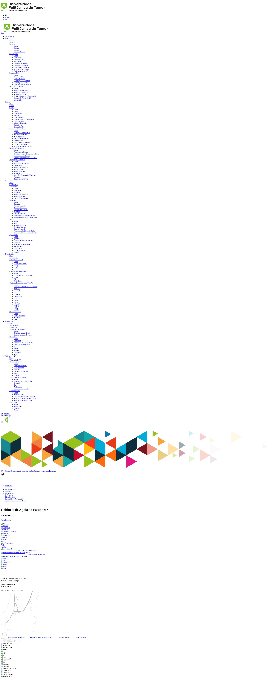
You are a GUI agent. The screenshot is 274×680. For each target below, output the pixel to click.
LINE (16, 302)
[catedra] (4, 566)
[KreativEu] (5, 562)
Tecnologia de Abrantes (22, 81)
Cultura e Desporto (15, 362)
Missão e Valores (19, 52)
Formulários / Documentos (14, 499)
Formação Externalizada (17, 129)
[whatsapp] (23, 641)
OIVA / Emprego (19, 250)
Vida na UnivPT (10, 356)
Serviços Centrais (19, 206)
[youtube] (11, 641)
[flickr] (19, 641)
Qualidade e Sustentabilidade (23, 240)
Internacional (9, 321)
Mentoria (17, 242)
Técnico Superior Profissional (24, 119)
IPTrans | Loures (19, 136)
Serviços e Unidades (16, 86)
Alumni (16, 252)
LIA (15, 269)
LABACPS (18, 296)
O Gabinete (9, 495)
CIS (15, 292)
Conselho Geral (19, 59)
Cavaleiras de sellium (21, 371)
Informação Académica (17, 160)
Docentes (12, 200)
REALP (12, 346)
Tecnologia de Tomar (21, 83)
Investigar (17, 212)
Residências (18, 387)
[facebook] (2, 641)
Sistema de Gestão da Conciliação (25, 217)
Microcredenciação (20, 123)
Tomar (16, 410)
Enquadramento (10, 489)
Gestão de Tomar (19, 79)
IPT (2, 33)
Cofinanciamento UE (21, 71)
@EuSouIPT (13, 235)
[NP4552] (4, 558)
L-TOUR (17, 304)
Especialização (19, 127)
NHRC (16, 306)
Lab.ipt (16, 266)
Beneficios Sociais (20, 227)
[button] (1, 678)
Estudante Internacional (17, 329)
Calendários (18, 165)
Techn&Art (17, 281)
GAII (15, 267)
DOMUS (17, 294)
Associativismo (14, 391)
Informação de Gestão (21, 69)
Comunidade (9, 181)
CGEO (16, 277)
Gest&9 (16, 310)
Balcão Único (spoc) (21, 198)
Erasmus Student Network (22, 335)
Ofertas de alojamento (21, 389)
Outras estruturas (15, 312)
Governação (13, 54)
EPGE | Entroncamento (22, 142)
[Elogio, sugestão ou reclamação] (7, 549)
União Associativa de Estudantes (25, 396)
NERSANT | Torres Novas (23, 146)
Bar (15, 385)
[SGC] (3, 560)
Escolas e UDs (14, 73)
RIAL (16, 354)
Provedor (17, 192)
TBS (15, 319)
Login (7, 17)
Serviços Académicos (21, 92)
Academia (17, 317)
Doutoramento (18, 117)
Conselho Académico (21, 65)
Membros (8, 486)
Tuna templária (19, 368)
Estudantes (13, 187)
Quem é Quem (81, 637)
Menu (11, 40)
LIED (16, 300)
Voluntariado (18, 246)
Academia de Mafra (20, 135)
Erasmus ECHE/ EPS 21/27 (23, 343)
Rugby (16, 373)
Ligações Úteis (10, 497)
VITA (16, 308)
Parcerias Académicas (16, 148)
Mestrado (17, 115)
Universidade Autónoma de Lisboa (25, 158)
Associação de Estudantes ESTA (25, 398)
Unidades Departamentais (22, 84)
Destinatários (9, 493)
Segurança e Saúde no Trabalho (24, 215)
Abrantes (17, 408)
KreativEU (13, 327)
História (12, 44)
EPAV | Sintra (18, 140)
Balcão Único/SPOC (21, 179)
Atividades (8, 491)
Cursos (11, 108)
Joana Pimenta (6, 520)
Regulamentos (18, 169)
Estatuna (16, 369)
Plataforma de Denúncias (16, 637)
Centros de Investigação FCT (19, 271)
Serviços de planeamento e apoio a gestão (19, 471)
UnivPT (8, 38)
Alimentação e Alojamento (18, 377)
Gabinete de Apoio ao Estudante (45, 471)
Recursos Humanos (20, 94)
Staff (11, 219)
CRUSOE (17, 352)
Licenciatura (18, 113)
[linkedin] (15, 641)
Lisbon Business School (22, 156)
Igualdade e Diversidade (22, 244)
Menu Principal (6, 415)
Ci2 (15, 279)
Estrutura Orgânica (63, 637)
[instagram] (7, 641)
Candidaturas (9, 36)
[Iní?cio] (23, 12)
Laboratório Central (16, 260)
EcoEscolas (18, 248)
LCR (15, 298)
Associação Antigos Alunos (23, 400)
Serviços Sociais (19, 171)
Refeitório (17, 383)
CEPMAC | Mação (20, 144)
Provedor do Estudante (21, 67)
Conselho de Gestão (20, 63)
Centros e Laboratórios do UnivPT (21, 283)
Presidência (17, 61)
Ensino (7, 102)
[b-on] (3, 568)
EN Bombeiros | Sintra (21, 138)
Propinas (17, 177)
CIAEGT (17, 291)
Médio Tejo (13, 402)
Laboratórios (18, 100)
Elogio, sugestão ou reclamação (40, 637)
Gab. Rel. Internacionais (22, 344)
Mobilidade (13, 337)
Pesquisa (7, 414)
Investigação (9, 254)
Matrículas (17, 173)
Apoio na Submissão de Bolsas (15, 501)
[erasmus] (4, 564)
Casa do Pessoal (19, 214)
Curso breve (18, 125)
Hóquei (16, 375)
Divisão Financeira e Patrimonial (25, 96)
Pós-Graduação (19, 121)
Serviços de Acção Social (22, 98)
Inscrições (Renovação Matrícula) (25, 175)
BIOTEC (17, 289)
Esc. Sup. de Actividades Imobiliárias (26, 154)
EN (6, 19)
